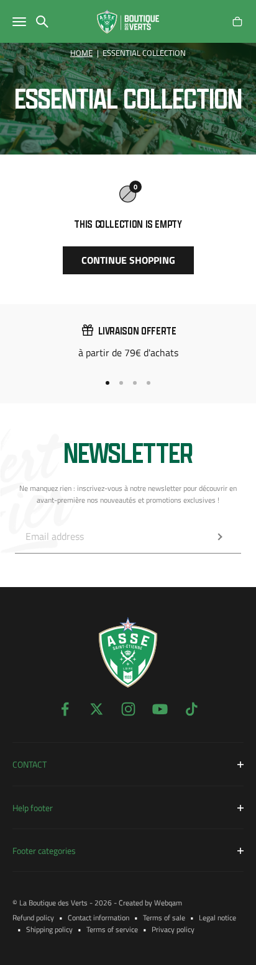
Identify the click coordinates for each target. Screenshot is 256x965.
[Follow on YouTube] (160, 709)
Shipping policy (49, 929)
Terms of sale (164, 917)
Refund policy (33, 917)
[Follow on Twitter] (96, 709)
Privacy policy (173, 929)
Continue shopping (128, 260)
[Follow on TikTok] (191, 709)
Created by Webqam (150, 903)
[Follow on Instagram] (128, 709)
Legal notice (217, 917)
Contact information (98, 917)
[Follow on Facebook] (65, 709)
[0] (237, 22)
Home (81, 53)
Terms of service (112, 929)
